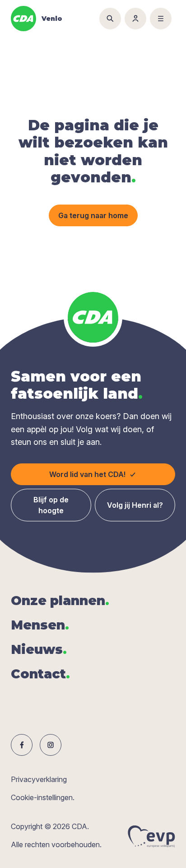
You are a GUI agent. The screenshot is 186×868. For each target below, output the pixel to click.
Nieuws (39, 649)
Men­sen (40, 625)
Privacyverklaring (39, 779)
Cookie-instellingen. (42, 797)
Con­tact (40, 674)
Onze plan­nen (60, 600)
